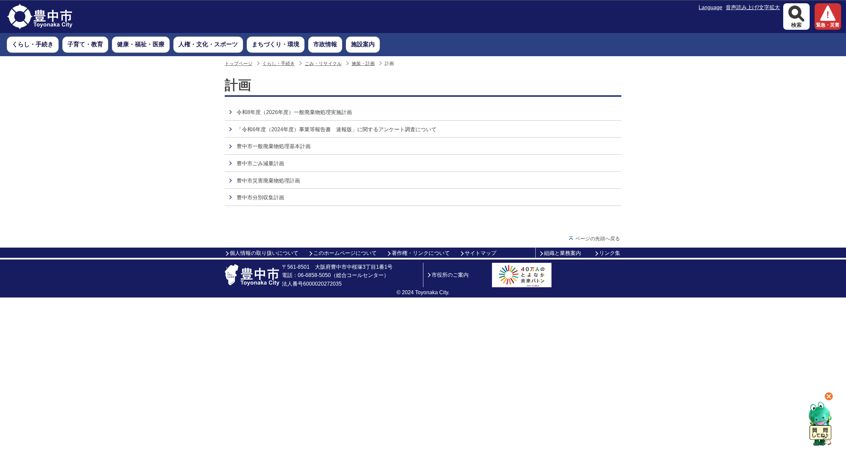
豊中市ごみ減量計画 (260, 163)
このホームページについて (345, 253)
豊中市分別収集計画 (260, 197)
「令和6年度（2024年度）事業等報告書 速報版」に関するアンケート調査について (337, 129)
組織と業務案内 (562, 253)
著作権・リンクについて (421, 253)
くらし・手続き (278, 63)
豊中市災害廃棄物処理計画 (268, 180)
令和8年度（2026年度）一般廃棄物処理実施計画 (294, 112)
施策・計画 (363, 63)
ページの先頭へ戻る (597, 238)
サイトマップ (480, 253)
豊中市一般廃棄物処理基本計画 (274, 146)
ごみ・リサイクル (323, 63)
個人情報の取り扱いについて (264, 253)
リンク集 (609, 253)
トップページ (238, 63)
